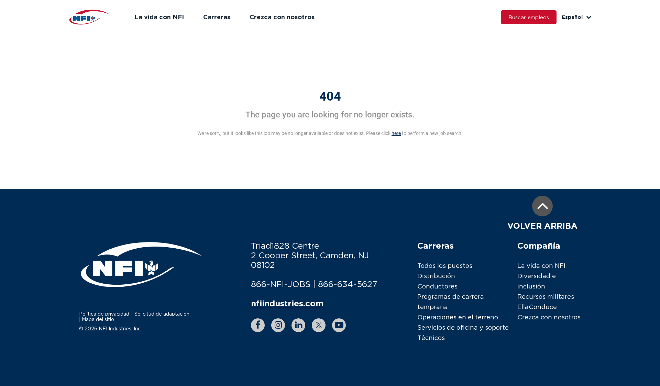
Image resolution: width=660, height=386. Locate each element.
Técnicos (431, 337)
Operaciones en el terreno (457, 317)
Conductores (437, 286)
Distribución (436, 276)
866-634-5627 (347, 284)
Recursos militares (545, 296)
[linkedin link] (298, 325)
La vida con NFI (159, 16)
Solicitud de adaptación (161, 313)
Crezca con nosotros (282, 16)
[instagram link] (278, 325)
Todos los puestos (444, 265)
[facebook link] (258, 325)
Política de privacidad (104, 313)
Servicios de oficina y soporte (463, 327)
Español (572, 17)
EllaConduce (537, 307)
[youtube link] (339, 325)
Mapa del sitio (98, 319)
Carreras (216, 16)
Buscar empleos (528, 17)
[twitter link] (319, 325)
